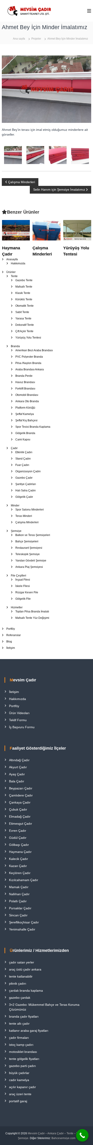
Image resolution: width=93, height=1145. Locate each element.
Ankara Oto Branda (27, 401)
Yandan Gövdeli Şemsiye (30, 560)
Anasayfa (12, 259)
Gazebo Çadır (24, 477)
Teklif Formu (18, 720)
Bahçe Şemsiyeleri (26, 541)
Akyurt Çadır (18, 767)
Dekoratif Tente (24, 324)
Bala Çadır (16, 781)
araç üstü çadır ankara (25, 969)
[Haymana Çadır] (16, 230)
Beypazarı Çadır (20, 788)
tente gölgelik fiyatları (24, 1059)
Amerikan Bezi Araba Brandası (34, 350)
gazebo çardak (19, 997)
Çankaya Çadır (19, 802)
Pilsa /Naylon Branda (28, 363)
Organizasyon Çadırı (28, 471)
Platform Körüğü (25, 407)
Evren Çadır (17, 830)
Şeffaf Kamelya (24, 414)
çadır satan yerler (21, 962)
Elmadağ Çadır (19, 816)
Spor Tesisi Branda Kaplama (32, 426)
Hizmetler (17, 607)
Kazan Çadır (18, 866)
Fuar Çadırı (22, 465)
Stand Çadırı (23, 458)
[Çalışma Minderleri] (46, 230)
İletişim (10, 648)
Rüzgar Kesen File (26, 592)
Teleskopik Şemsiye (27, 554)
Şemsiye (16, 531)
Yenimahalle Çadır (22, 929)
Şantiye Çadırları (25, 484)
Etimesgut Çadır (20, 823)
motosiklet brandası (23, 1052)
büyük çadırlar (19, 1073)
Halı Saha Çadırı (25, 490)
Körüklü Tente (23, 299)
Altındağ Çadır (19, 760)
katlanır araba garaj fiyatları (28, 1030)
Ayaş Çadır (17, 774)
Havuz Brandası (25, 382)
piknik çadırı (17, 983)
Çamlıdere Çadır (21, 795)
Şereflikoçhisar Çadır (24, 922)
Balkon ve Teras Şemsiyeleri (32, 535)
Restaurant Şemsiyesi (28, 547)
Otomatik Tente (24, 305)
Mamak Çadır (18, 887)
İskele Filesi (22, 586)
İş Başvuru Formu (22, 727)
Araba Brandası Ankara (29, 369)
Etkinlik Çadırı (23, 452)
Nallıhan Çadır (19, 894)
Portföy (10, 628)
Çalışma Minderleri (27, 522)
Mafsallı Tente (23, 286)
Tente (14, 276)
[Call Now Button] (82, 1135)
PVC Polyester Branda (29, 356)
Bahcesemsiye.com (63, 1138)
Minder (15, 505)
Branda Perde (24, 375)
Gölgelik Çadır (24, 496)
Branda (15, 346)
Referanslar (13, 635)
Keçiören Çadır (19, 873)
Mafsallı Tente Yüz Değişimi (32, 617)
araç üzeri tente (20, 1094)
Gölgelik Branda (25, 433)
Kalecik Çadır (18, 859)
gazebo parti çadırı (22, 1066)
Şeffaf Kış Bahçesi (26, 420)
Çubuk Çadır (18, 809)
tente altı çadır (19, 1023)
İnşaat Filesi (22, 579)
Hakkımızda (18, 263)
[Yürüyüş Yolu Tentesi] (77, 230)
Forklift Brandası (25, 388)
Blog (9, 641)
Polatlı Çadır (18, 901)
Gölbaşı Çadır (19, 845)
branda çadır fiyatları (24, 1016)
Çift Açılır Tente (24, 331)
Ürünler (11, 272)
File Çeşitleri (18, 575)
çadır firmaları (19, 1037)
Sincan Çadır (18, 915)
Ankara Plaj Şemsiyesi (29, 567)
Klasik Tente (22, 293)
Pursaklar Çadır (20, 908)
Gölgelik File (23, 598)
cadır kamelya (19, 1080)
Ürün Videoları (19, 713)
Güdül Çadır (17, 837)
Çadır (14, 448)
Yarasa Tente (23, 318)
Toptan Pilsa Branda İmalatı (32, 611)
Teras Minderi (23, 516)
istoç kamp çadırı (21, 1044)
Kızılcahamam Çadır (23, 880)
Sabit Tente (22, 312)
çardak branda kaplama (26, 990)
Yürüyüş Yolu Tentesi (28, 337)
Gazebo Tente (24, 280)
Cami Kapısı (22, 439)
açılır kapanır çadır (22, 1087)
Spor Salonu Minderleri (29, 509)
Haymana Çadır (20, 852)
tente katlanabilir (21, 976)
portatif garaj (18, 1101)
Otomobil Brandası (26, 395)
